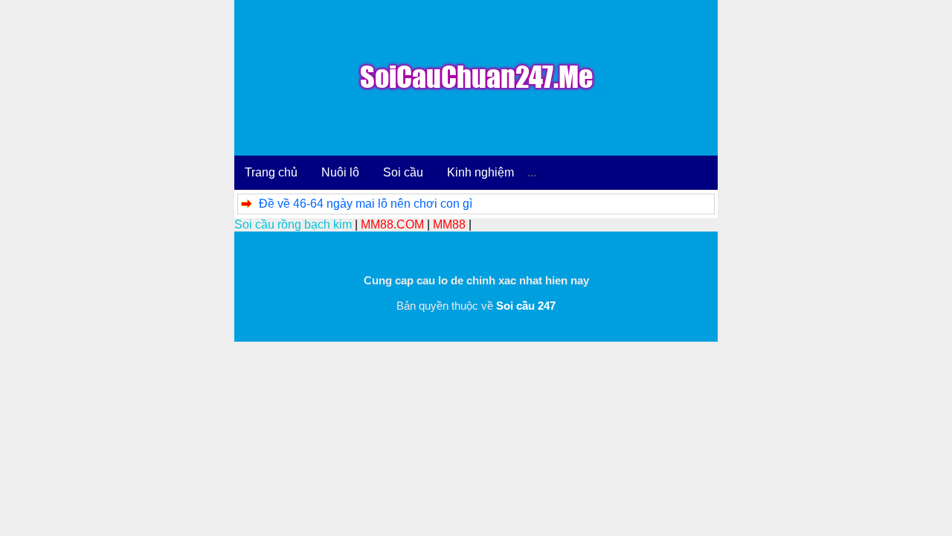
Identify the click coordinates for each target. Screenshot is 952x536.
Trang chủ (271, 172)
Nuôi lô (340, 172)
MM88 (449, 224)
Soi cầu (403, 172)
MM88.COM (392, 224)
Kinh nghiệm (480, 172)
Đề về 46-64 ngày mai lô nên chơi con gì (365, 203)
